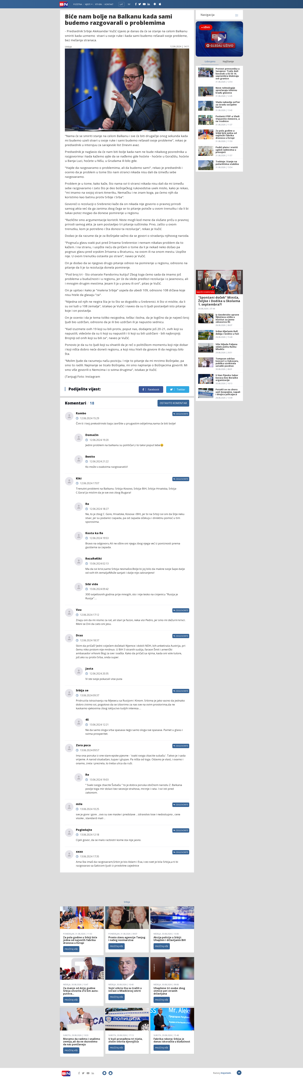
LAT (121, 4)
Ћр (129, 4)
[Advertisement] (101, 888)
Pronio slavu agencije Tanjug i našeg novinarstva (126, 939)
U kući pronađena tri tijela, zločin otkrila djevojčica (125, 1040)
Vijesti (88, 4)
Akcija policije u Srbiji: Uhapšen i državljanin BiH (170, 939)
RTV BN (98, 4)
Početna (77, 4)
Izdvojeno (210, 61)
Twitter (180, 389)
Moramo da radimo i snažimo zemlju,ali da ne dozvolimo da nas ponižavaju (81, 1041)
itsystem (226, 1072)
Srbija (127, 901)
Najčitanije (228, 61)
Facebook (153, 389)
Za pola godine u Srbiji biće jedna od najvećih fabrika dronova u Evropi (80, 940)
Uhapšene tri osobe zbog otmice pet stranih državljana (169, 990)
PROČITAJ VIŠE (71, 949)
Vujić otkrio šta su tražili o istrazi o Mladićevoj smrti (125, 989)
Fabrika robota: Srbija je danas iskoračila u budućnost (172, 1040)
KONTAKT (109, 4)
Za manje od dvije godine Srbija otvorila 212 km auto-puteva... (80, 990)
